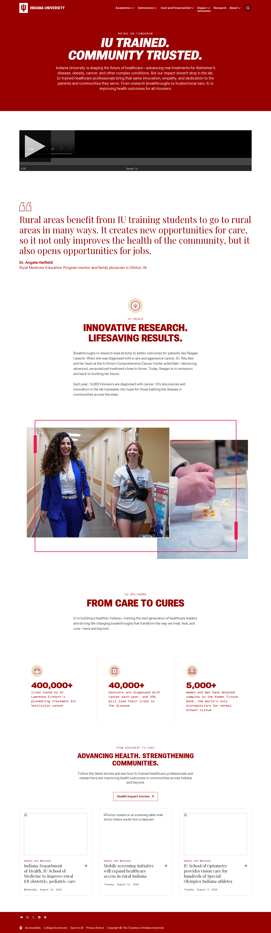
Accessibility (33, 927)
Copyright (113, 927)
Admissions (146, 7)
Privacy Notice (95, 927)
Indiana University (153, 927)
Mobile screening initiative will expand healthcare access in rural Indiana (129, 871)
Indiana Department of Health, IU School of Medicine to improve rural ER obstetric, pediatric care (49, 873)
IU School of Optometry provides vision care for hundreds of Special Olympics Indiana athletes (208, 873)
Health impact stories (133, 796)
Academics (123, 7)
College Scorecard (55, 927)
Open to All (76, 927)
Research (220, 7)
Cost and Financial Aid (175, 7)
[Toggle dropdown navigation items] (133, 8)
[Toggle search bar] (248, 8)
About (233, 7)
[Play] (35, 146)
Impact (202, 7)
